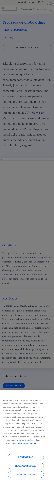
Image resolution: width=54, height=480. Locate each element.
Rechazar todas (25, 466)
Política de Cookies (27, 443)
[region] (27, 435)
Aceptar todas (25, 474)
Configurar (25, 457)
